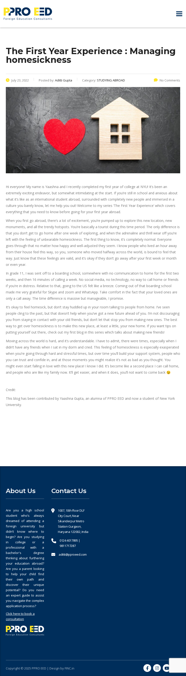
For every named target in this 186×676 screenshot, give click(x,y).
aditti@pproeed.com (73, 554)
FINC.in (69, 668)
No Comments (170, 80)
